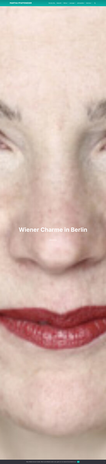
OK (78, 461)
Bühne (65, 3)
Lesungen (72, 3)
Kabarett (59, 3)
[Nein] (104, 462)
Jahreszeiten (80, 3)
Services (88, 3)
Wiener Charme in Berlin (53, 229)
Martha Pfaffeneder (21, 3)
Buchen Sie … (52, 3)
